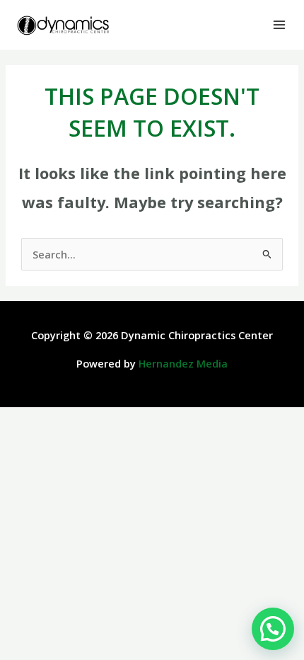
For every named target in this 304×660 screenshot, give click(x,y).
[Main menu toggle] (279, 25)
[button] (273, 629)
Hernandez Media (183, 363)
